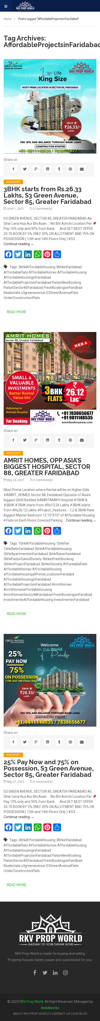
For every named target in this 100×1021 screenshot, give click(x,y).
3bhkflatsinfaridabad (65, 554)
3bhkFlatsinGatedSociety (23, 559)
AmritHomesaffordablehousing (28, 589)
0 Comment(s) (42, 208)
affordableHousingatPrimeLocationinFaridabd (39, 574)
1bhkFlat (62, 543)
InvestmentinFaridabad (71, 600)
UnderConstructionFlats (22, 298)
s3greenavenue (33, 293)
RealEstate (13, 182)
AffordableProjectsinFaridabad (27, 282)
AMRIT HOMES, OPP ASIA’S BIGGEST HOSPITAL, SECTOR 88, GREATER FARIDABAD (47, 467)
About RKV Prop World (31, 1013)
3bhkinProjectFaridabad (22, 564)
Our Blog (79, 1013)
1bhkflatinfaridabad (19, 549)
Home (8, 19)
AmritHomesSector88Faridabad (28, 595)
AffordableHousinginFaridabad (27, 277)
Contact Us (61, 1013)
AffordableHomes (43, 272)
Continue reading (19, 244)
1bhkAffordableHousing (36, 543)
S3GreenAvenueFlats (62, 293)
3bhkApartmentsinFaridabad (26, 554)
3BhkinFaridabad (69, 267)
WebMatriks (50, 1008)
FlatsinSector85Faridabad (23, 288)
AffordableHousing (72, 272)
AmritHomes (62, 584)
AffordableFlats (16, 272)
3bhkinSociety (51, 564)
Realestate (12, 293)
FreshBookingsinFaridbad (63, 288)
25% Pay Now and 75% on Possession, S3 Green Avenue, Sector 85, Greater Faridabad (49, 768)
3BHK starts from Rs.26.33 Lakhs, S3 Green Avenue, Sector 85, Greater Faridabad (48, 195)
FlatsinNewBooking (66, 282)
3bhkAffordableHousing (36, 267)
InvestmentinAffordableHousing (28, 600)
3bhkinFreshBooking (58, 559)
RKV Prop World (31, 1002)
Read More (16, 312)
